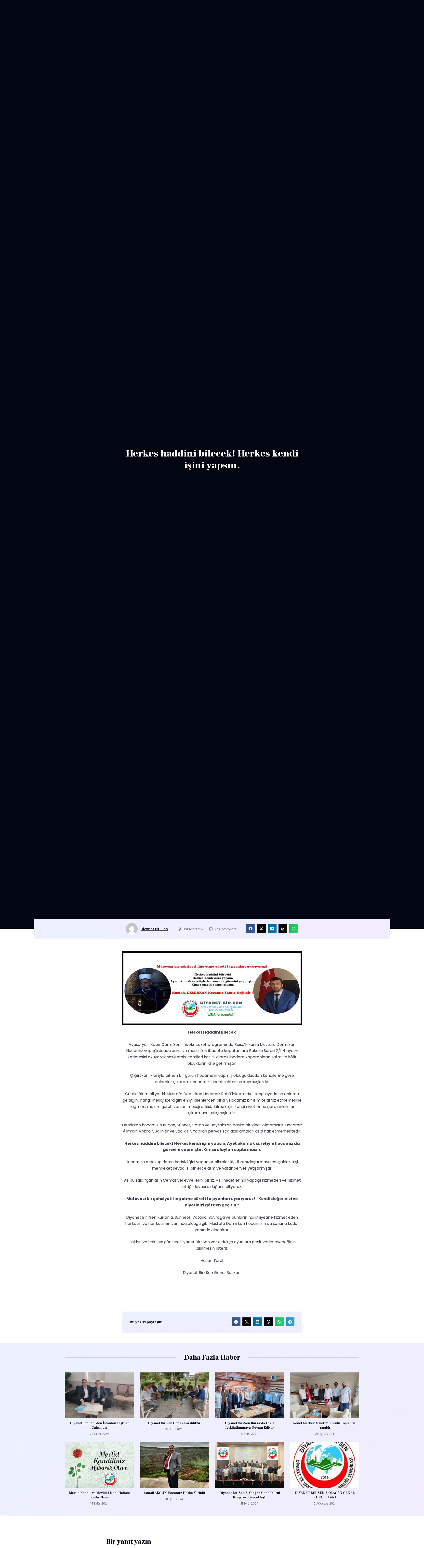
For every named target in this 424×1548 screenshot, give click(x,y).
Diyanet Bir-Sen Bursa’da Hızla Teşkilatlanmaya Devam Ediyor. (250, 1425)
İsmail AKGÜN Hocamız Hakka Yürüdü (174, 1493)
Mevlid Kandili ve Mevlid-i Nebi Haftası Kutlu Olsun (99, 1495)
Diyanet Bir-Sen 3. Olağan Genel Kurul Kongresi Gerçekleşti (249, 1495)
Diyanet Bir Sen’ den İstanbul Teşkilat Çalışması (99, 1425)
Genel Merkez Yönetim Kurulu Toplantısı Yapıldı (325, 1425)
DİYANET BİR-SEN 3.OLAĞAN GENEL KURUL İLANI (325, 1495)
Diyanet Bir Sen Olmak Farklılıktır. (174, 1423)
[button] (250, 928)
